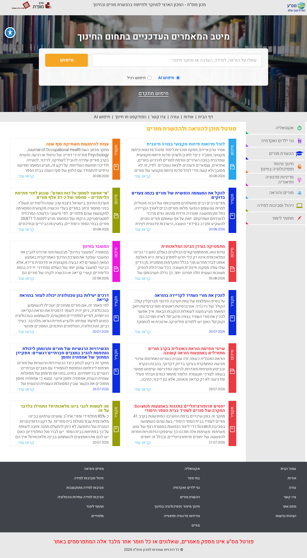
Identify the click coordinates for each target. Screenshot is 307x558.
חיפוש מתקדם (153, 93)
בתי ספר (194, 478)
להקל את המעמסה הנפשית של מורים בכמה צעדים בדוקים (178, 195)
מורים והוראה (94, 468)
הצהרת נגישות (286, 516)
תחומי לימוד (95, 506)
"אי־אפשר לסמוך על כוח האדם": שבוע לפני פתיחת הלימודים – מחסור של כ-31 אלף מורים (62, 195)
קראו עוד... (141, 176)
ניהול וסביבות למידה (89, 478)
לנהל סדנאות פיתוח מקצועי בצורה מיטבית (186, 144)
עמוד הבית (288, 468)
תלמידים (97, 516)
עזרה (174, 117)
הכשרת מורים (190, 497)
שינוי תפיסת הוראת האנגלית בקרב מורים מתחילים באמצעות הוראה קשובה (186, 351)
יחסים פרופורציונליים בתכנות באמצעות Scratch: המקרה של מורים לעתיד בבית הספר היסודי (179, 408)
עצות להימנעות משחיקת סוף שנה (77, 144)
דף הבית (205, 117)
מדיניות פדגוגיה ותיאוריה (182, 516)
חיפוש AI (102, 117)
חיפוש (66, 60)
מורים (195, 525)
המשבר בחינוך (95, 246)
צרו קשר (158, 117)
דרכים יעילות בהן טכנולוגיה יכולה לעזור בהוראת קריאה (64, 297)
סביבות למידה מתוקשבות (85, 487)
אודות (189, 117)
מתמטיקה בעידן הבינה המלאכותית (193, 246)
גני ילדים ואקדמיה (186, 487)
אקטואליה (192, 468)
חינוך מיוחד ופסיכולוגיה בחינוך (177, 506)
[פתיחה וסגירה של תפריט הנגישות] (10, 32)
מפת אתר (289, 506)
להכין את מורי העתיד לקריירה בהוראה (190, 295)
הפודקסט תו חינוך (130, 117)
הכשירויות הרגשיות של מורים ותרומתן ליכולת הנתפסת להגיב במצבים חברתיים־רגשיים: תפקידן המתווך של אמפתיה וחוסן (62, 353)
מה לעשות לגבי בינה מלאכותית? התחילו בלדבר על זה (64, 408)
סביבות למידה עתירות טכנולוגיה (81, 497)
